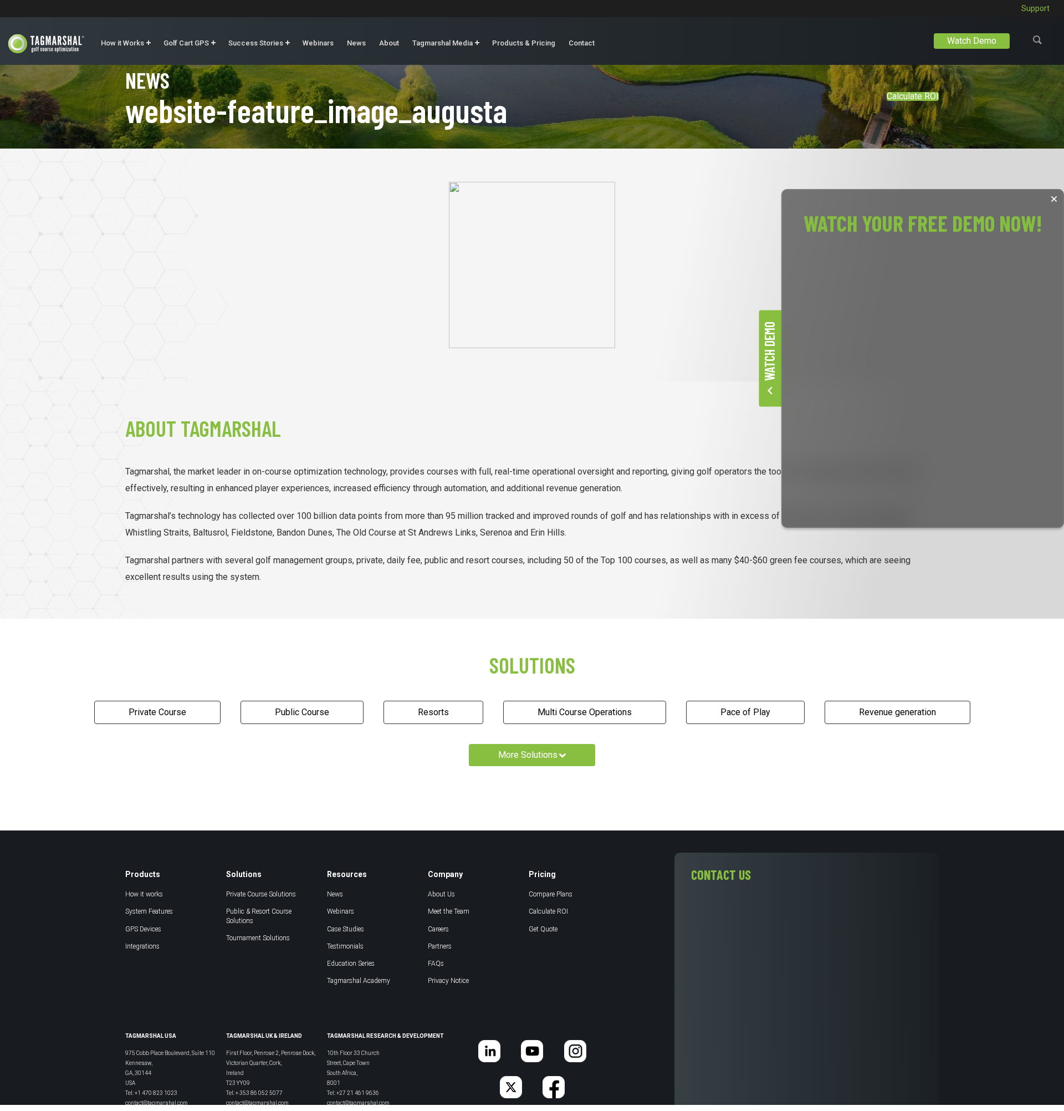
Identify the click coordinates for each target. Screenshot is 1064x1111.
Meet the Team (448, 911)
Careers (438, 929)
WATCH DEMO (769, 351)
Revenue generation (897, 712)
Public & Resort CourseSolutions (258, 916)
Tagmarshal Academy (358, 981)
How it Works (122, 43)
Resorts (433, 712)
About (389, 43)
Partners (440, 946)
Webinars (318, 43)
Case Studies (345, 929)
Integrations (142, 946)
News (356, 43)
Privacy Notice (448, 981)
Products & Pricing (523, 43)
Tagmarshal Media (442, 43)
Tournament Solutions (258, 938)
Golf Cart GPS (186, 43)
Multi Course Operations (585, 712)
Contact (582, 43)
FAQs (436, 963)
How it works (144, 894)
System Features (149, 911)
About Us (441, 894)
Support (1035, 8)
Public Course (302, 712)
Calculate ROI (913, 96)
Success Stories (255, 43)
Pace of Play (745, 712)
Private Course (157, 712)
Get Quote (543, 929)
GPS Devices (143, 929)
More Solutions (527, 755)
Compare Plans (550, 894)
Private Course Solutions (261, 894)
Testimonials (345, 946)
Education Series (351, 963)
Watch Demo (971, 40)
